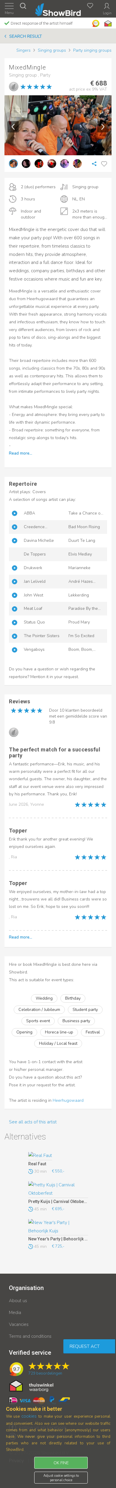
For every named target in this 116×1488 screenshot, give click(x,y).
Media (15, 1313)
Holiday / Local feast (58, 1043)
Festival (93, 1032)
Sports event (38, 1021)
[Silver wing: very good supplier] (13, 86)
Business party (76, 1021)
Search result (25, 36)
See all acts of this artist (33, 1122)
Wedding (44, 998)
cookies (29, 1416)
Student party (85, 1009)
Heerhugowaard (68, 1100)
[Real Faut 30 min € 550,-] (58, 1156)
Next (103, 126)
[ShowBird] (58, 8)
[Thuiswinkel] (107, 23)
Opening (24, 1032)
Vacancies (19, 1324)
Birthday (73, 998)
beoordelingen (45, 1373)
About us (18, 1301)
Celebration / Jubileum (39, 1009)
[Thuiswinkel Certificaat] (31, 1386)
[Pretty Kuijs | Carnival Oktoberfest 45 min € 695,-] (58, 1189)
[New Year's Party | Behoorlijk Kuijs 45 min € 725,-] (58, 1227)
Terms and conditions (30, 1336)
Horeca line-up (59, 1032)
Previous (13, 126)
